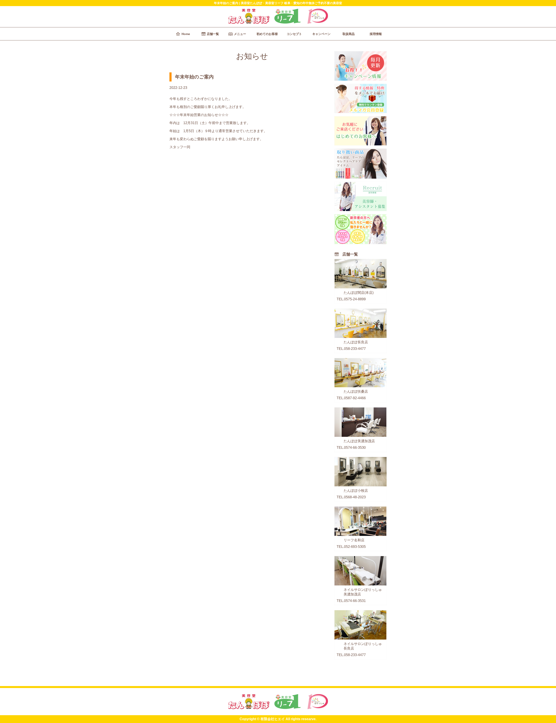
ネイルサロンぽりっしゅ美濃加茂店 (363, 592)
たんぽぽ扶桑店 (356, 391)
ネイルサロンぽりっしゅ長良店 (363, 646)
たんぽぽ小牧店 (356, 490)
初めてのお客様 (267, 34)
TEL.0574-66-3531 (351, 601)
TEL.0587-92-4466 (351, 398)
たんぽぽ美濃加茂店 (359, 441)
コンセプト (294, 34)
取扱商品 (349, 34)
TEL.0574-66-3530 (351, 447)
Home (186, 34)
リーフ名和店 (354, 540)
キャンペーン (321, 34)
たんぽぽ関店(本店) (359, 292)
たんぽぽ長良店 (356, 342)
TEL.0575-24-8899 (351, 299)
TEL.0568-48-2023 (351, 497)
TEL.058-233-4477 (351, 349)
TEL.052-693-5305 (351, 546)
